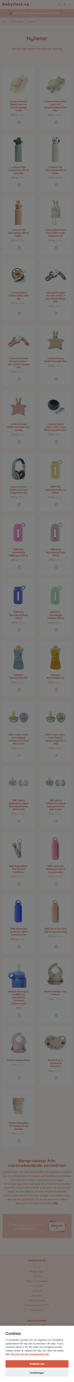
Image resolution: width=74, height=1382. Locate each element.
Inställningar (37, 1372)
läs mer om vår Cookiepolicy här (30, 1354)
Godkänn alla (37, 1363)
